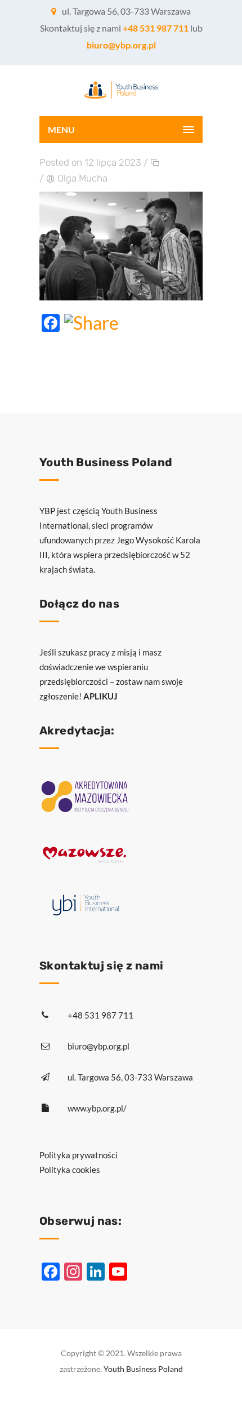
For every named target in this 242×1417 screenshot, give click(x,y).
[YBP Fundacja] (121, 91)
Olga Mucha (82, 178)
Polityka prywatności (78, 1155)
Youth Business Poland (143, 1369)
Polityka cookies (69, 1169)
